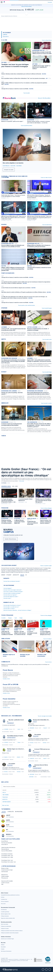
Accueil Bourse (4, 841)
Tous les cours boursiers (6, 842)
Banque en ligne (4, 868)
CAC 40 (9, 750)
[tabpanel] (26, 496)
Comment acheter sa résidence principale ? (12, 593)
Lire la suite (21, 481)
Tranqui (19, 742)
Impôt (15, 618)
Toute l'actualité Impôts (47, 339)
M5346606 (32, 727)
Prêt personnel (4, 878)
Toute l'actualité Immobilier (46, 403)
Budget (21, 618)
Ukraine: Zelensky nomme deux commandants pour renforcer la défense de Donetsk (21, 74)
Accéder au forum (6, 678)
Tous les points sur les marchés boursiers (26, 305)
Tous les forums (48, 662)
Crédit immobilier (5, 876)
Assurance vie (4, 874)
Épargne (10, 618)
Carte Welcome (6, 165)
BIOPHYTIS (4, 799)
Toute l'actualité (26, 93)
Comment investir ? (7, 598)
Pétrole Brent (5, 797)
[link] (7, 938)
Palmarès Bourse (5, 849)
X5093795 (32, 758)
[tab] (6, 486)
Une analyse (12, 763)
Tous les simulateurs (47, 638)
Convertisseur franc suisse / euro (8, 862)
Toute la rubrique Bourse (47, 40)
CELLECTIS (10, 765)
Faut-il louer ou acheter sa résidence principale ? (13, 591)
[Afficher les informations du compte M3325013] (3, 835)
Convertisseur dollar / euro (7, 855)
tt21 (7, 829)
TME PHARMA (5, 794)
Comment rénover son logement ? (10, 595)
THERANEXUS (10, 723)
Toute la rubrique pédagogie (46, 508)
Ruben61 (45, 727)
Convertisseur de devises (6, 854)
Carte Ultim (12, 165)
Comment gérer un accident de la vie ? (11, 607)
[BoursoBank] (9, 98)
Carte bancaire (4, 871)
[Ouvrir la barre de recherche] (44, 2)
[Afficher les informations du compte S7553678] (4, 736)
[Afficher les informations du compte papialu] (3, 821)
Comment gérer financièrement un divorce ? (12, 605)
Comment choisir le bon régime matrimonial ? (13, 590)
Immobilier (3, 618)
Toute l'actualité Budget (47, 372)
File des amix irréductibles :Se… (41, 720)
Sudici (19, 729)
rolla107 (8, 815)
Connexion (50, 2)
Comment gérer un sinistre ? (9, 608)
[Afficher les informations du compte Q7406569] (4, 720)
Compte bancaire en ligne (7, 870)
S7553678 (6, 742)
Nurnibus (6, 771)
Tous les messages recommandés (45, 716)
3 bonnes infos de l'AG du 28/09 (40, 765)
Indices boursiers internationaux (8, 847)
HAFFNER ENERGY (11, 737)
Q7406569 (6, 729)
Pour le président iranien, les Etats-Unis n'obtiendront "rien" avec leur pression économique (23, 78)
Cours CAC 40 (4, 844)
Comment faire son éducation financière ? (12, 581)
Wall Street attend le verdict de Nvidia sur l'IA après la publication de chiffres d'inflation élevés (23, 292)
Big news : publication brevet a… (15, 720)
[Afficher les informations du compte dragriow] (4, 750)
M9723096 (32, 774)
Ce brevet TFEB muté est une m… (41, 749)
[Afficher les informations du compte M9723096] (30, 766)
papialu (8, 820)
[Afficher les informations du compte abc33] (3, 825)
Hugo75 (44, 758)
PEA (2, 884)
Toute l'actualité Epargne (47, 308)
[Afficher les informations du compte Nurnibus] (4, 764)
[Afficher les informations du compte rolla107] (3, 816)
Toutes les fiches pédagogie (46, 615)
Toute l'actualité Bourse (47, 224)
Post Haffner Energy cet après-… (15, 735)
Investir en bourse (5, 882)
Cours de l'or (5, 36)
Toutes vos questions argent (46, 565)
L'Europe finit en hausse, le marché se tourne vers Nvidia (14, 88)
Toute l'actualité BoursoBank (26, 125)
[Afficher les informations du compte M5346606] (30, 720)
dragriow (6, 757)
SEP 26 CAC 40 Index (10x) (17, 10)
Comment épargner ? (8, 588)
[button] (1, 2)
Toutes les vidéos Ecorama (46, 177)
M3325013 (8, 834)
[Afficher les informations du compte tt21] (3, 830)
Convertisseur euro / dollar (7, 857)
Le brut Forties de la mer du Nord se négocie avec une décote (16, 287)
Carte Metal (18, 165)
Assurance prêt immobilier (7, 881)
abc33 (7, 825)
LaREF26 (5, 34)
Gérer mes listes (5, 805)
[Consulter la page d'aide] (46, 2)
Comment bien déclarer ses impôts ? (11, 596)
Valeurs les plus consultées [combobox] (9, 786)
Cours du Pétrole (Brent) (6, 850)
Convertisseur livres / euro (7, 860)
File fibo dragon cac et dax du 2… (16, 749)
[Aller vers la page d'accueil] (4, 2)
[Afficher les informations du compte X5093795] (30, 750)
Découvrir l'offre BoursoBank (44, 98)
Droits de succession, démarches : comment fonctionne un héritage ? (17, 610)
